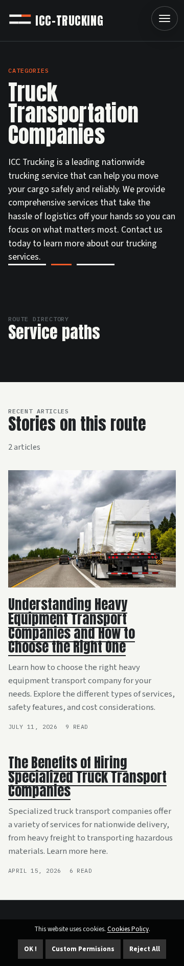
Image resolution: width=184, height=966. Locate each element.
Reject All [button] (144, 949)
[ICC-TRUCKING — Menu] (164, 18)
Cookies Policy (128, 929)
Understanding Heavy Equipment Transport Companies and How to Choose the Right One (71, 625)
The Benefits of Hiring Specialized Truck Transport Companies (87, 776)
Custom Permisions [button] (83, 949)
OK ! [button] (30, 949)
